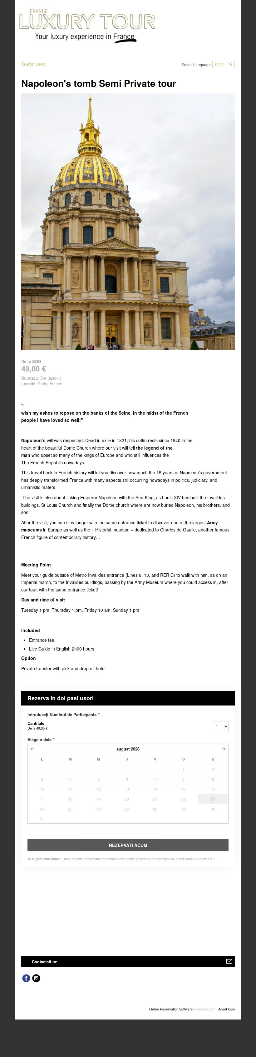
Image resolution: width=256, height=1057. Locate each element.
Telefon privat (33, 64)
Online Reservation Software (171, 1008)
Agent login (226, 1008)
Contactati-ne (44, 962)
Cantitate (37, 725)
